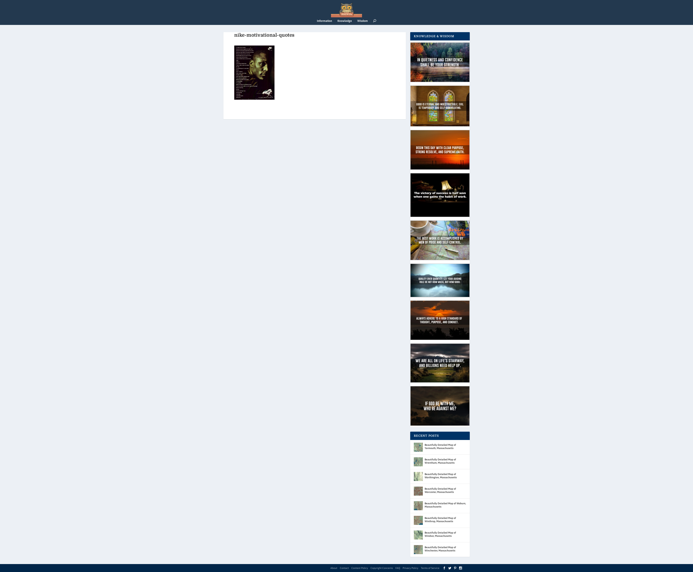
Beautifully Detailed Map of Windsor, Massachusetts (440, 534)
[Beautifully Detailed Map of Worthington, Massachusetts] (418, 476)
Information (324, 20)
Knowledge (344, 20)
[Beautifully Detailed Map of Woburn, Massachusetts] (418, 505)
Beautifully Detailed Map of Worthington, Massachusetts (441, 476)
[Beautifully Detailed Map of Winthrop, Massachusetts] (418, 520)
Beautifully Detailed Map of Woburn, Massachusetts (445, 505)
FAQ (397, 568)
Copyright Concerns (382, 568)
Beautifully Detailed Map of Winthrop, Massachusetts (440, 520)
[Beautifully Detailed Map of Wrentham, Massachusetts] (418, 461)
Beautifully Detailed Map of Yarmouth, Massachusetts (440, 446)
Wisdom (362, 20)
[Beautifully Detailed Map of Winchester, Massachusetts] (418, 549)
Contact (344, 568)
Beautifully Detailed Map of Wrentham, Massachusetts (440, 461)
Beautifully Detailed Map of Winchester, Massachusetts (440, 549)
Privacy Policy (410, 568)
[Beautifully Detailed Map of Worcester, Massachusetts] (418, 491)
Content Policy (359, 568)
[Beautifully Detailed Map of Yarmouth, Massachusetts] (418, 447)
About (333, 568)
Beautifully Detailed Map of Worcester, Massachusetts (440, 490)
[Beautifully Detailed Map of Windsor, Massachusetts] (418, 534)
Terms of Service (430, 568)
